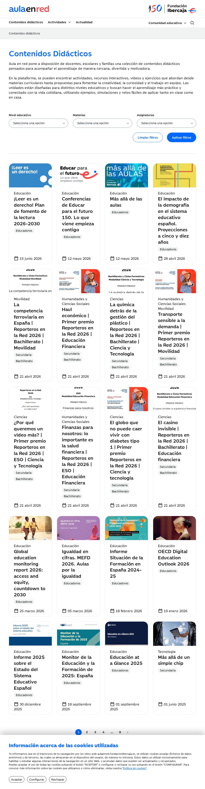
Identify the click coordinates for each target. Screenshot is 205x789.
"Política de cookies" (134, 768)
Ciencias (116, 298)
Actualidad (84, 22)
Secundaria (23, 354)
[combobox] (38, 123)
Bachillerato (24, 361)
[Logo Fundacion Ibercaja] (172, 8)
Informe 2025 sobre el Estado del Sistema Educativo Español (29, 672)
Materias (79, 115)
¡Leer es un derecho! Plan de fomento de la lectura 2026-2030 (30, 210)
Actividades (57, 22)
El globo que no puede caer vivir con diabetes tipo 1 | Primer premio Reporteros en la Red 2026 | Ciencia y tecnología (126, 450)
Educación (22, 193)
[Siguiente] (127, 732)
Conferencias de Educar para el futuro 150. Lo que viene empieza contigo (78, 213)
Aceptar (16, 779)
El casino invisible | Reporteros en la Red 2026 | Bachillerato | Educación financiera (173, 440)
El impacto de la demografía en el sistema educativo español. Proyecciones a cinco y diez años (173, 220)
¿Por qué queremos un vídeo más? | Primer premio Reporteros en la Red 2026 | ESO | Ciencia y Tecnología (30, 444)
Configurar (36, 779)
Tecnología (167, 651)
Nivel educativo (20, 115)
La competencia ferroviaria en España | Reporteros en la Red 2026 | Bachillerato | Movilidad (29, 326)
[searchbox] (40, 123)
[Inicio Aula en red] (29, 9)
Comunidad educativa (165, 22)
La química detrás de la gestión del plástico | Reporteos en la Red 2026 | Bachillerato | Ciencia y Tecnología (125, 329)
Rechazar (57, 779)
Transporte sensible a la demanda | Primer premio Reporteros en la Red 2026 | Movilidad (174, 332)
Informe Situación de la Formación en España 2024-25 (126, 563)
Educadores (24, 230)
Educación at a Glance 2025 (126, 659)
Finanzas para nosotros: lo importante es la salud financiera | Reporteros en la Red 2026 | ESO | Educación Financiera (77, 455)
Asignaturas (145, 115)
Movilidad (22, 298)
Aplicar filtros (181, 137)
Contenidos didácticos (26, 22)
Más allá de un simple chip (174, 659)
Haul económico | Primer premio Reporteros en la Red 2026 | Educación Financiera (78, 327)
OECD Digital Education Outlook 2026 (173, 557)
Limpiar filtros (148, 137)
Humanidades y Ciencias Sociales (75, 301)
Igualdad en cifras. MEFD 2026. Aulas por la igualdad (76, 563)
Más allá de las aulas (126, 201)
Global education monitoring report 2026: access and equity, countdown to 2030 (29, 573)
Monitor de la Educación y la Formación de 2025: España (78, 665)
